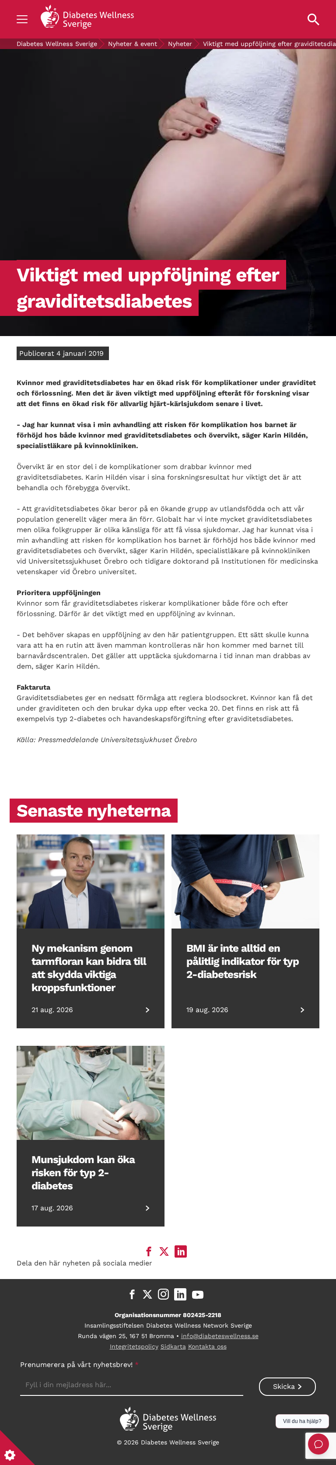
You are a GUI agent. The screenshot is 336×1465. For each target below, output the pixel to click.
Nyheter (180, 43)
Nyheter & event (132, 43)
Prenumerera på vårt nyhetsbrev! (79, 1364)
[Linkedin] (180, 1294)
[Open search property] (313, 19)
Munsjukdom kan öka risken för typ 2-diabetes (83, 1172)
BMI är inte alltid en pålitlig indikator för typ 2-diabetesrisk (242, 961)
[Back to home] (87, 19)
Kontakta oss (207, 1346)
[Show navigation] (22, 19)
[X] (147, 1294)
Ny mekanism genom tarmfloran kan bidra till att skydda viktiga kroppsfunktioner (89, 968)
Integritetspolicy (134, 1346)
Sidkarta (173, 1346)
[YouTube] (198, 1294)
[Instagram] (163, 1294)
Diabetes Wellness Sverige (57, 43)
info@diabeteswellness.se (220, 1335)
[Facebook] (132, 1294)
